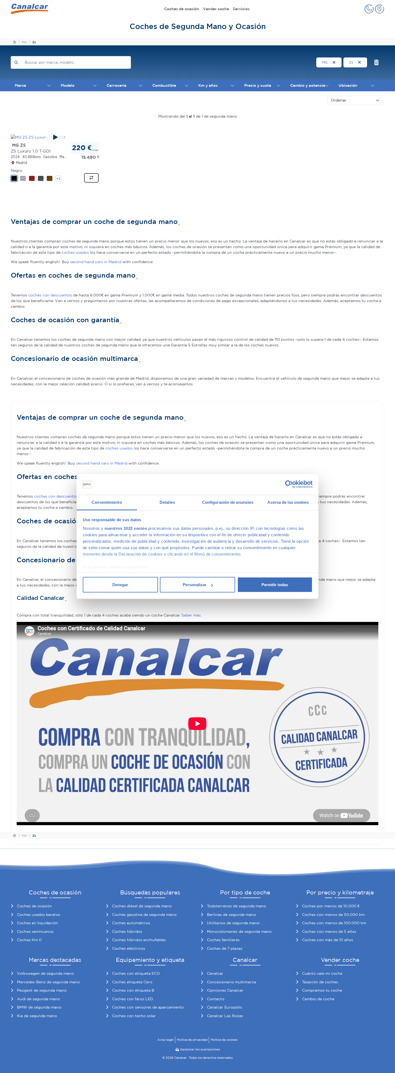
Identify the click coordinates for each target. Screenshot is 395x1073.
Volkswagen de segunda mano (45, 973)
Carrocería (116, 85)
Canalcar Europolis (224, 1007)
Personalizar (194, 584)
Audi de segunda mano (38, 999)
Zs (351, 62)
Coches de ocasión (181, 9)
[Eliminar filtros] (376, 62)
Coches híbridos (127, 931)
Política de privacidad (192, 1039)
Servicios (241, 9)
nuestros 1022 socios (126, 528)
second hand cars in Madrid (95, 262)
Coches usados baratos (38, 914)
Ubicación (348, 85)
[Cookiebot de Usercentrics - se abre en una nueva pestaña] (289, 484)
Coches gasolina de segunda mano (144, 914)
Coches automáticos (131, 923)
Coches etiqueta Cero (132, 982)
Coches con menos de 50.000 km (333, 914)
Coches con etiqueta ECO (136, 973)
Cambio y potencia (307, 85)
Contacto (215, 999)
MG (325, 62)
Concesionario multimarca (231, 982)
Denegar (120, 584)
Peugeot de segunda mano (42, 990)
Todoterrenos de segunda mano (236, 906)
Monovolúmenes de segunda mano (239, 931)
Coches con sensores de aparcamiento (148, 1007)
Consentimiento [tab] (107, 502)
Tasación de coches (320, 982)
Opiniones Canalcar (225, 990)
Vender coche (216, 9)
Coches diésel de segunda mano (142, 906)
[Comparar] (91, 178)
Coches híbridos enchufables (139, 940)
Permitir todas (274, 584)
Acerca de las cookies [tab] (288, 502)
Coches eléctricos (128, 948)
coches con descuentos (50, 295)
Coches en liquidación (37, 923)
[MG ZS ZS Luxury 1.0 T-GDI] (55, 137)
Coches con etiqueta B (133, 990)
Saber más (191, 615)
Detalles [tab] (167, 502)
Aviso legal (165, 1039)
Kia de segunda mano (37, 1016)
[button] (369, 9)
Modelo (67, 85)
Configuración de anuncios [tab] (228, 502)
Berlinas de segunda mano (231, 914)
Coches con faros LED (132, 999)
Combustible (164, 85)
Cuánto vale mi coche (322, 973)
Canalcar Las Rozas (225, 1016)
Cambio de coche (318, 999)
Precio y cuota (257, 85)
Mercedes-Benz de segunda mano (48, 982)
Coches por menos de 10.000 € (331, 906)
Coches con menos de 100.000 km (334, 923)
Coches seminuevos (35, 931)
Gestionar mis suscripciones (200, 1049)
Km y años (208, 85)
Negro (16, 170)
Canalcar (215, 973)
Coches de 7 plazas (224, 948)
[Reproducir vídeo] (55, 137)
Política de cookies (224, 1039)
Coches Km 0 (29, 940)
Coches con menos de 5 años (329, 931)
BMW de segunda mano (39, 1007)
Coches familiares (223, 940)
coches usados (75, 252)
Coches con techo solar (134, 1016)
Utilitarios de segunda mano (233, 923)
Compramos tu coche (322, 990)
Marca (20, 85)
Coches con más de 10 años (327, 940)
